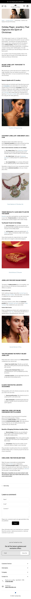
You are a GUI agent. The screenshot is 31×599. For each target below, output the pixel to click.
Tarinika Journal (9, 20)
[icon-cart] (27, 6)
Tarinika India (17, 596)
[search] (5, 6)
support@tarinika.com (10, 587)
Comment (6, 508)
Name (5, 499)
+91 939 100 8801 (9, 581)
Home (3, 20)
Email (5, 504)
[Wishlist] (24, 6)
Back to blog (6, 485)
